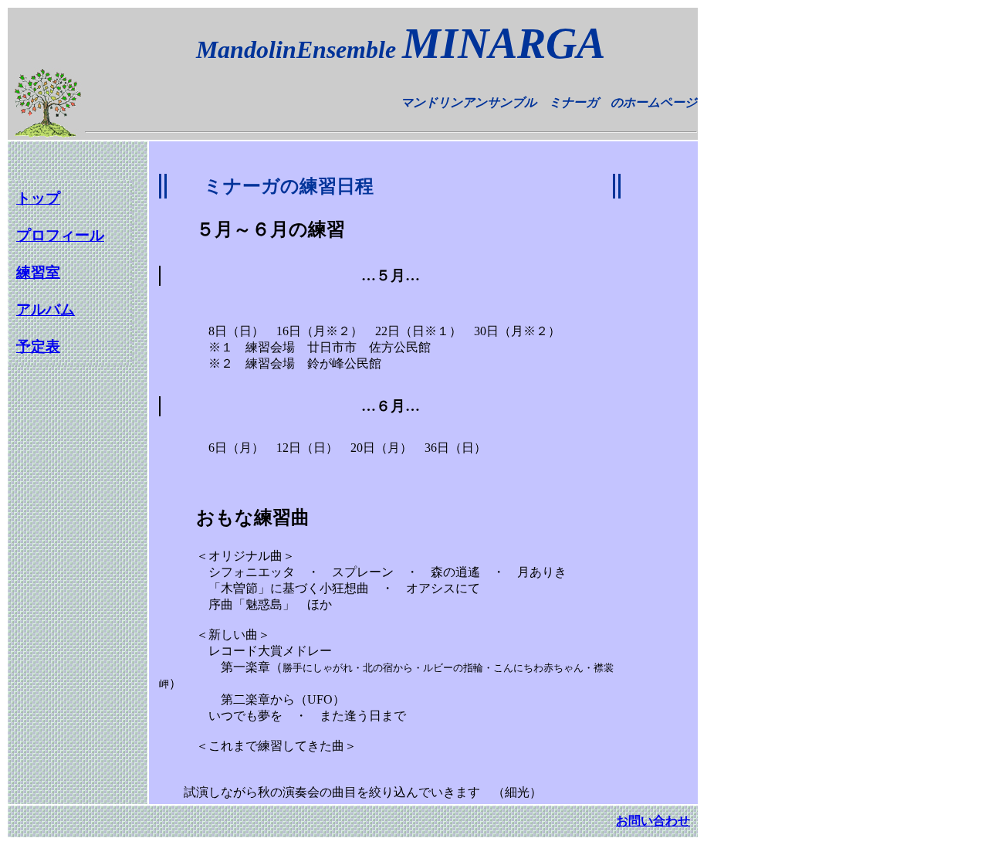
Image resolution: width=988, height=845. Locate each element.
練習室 (38, 272)
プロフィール (60, 235)
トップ (38, 198)
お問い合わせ (653, 820)
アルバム (45, 309)
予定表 (38, 346)
